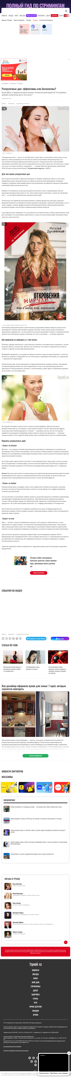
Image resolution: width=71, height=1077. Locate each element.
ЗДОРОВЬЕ (35, 994)
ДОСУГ (35, 990)
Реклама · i (42, 1055)
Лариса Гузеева (17, 932)
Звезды (10, 15)
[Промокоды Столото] (9, 787)
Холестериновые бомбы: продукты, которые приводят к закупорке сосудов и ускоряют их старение (57, 670)
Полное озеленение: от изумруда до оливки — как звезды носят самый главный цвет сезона (36, 807)
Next (69, 788)
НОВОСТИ (35, 970)
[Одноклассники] (33, 1058)
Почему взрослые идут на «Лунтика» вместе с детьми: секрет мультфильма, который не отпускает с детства (38, 831)
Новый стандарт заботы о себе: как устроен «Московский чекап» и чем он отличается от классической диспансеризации (38, 843)
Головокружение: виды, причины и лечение (33, 668)
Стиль (61, 15)
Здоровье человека (6, 20)
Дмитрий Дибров (18, 922)
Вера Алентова (17, 884)
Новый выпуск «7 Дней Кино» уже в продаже (53, 1073)
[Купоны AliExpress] (62, 787)
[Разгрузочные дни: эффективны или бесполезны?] (13, 638)
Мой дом (22, 15)
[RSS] (35, 1065)
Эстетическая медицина (46, 20)
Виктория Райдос (18, 913)
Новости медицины (19, 20)
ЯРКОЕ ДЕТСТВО (35, 1006)
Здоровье (54, 15)
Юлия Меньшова (18, 893)
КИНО (35, 978)
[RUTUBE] (31, 1061)
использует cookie (24, 1073)
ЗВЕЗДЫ (35, 974)
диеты (4, 103)
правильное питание (23, 103)
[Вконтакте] (29, 1058)
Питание (35, 20)
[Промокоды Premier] (27, 787)
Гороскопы (41, 15)
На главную (5, 83)
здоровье (11, 103)
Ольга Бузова (17, 903)
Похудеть (28, 20)
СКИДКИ (35, 1011)
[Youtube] (37, 1058)
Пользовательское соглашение (12, 1046)
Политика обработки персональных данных (16, 1050)
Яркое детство (31, 15)
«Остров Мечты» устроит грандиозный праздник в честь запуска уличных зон (32, 854)
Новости (4, 15)
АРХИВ (35, 1015)
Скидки (66, 15)
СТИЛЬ (35, 998)
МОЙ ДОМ (35, 982)
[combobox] (33, 942)
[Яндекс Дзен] (35, 1061)
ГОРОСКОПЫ (35, 986)
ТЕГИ (35, 1002)
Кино (16, 15)
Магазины (7, 777)
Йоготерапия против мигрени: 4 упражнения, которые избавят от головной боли (12, 669)
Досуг (48, 15)
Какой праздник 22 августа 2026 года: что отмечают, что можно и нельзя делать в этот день (36, 819)
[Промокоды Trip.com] (44, 787)
